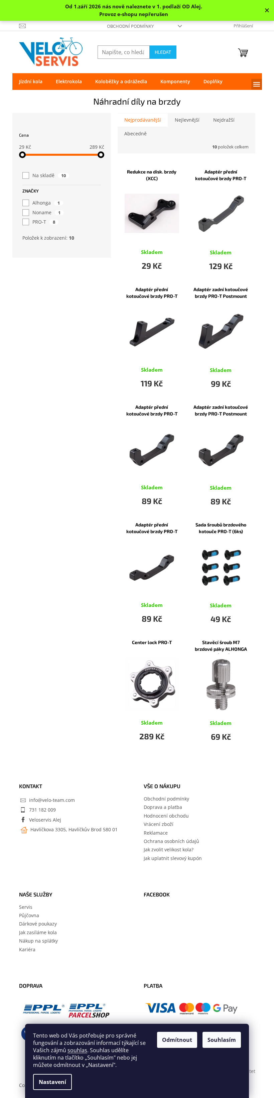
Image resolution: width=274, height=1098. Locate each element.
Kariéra (27, 949)
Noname (46, 212)
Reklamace (156, 833)
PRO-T (43, 222)
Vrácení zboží (158, 824)
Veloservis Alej (45, 820)
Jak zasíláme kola (38, 932)
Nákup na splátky (38, 941)
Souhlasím (222, 1040)
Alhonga (46, 203)
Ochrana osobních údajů (171, 841)
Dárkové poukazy (38, 924)
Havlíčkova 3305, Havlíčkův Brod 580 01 (73, 829)
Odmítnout (177, 1040)
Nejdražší (224, 120)
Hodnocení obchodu (166, 816)
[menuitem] (30, 81)
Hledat (163, 52)
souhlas (77, 1050)
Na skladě (49, 175)
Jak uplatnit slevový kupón (173, 858)
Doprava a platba (163, 807)
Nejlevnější (187, 120)
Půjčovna (29, 915)
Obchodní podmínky (130, 26)
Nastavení (52, 1082)
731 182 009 (42, 810)
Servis (25, 907)
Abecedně (135, 133)
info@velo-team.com (52, 800)
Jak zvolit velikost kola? (168, 849)
